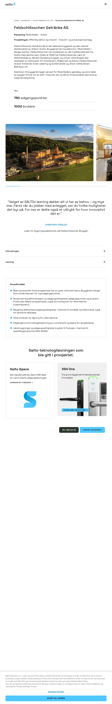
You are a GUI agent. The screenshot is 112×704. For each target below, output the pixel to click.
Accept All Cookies (56, 698)
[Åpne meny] (105, 4)
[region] (56, 688)
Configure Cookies (56, 692)
